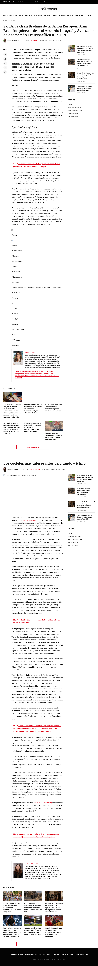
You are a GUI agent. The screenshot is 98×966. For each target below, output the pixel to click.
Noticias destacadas (25, 15)
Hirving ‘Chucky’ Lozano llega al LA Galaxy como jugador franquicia (84, 88)
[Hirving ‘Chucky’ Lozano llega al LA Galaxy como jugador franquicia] (71, 88)
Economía (34, 40)
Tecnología (62, 15)
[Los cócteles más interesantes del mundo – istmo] (33, 493)
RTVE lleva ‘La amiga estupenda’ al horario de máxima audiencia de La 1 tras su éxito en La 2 (85, 62)
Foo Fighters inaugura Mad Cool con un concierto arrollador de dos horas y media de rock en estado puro (12, 932)
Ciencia (54, 15)
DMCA (70, 104)
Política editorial (73, 113)
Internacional (38, 15)
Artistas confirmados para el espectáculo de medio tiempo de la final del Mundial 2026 (32, 931)
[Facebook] (5, 54)
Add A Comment (33, 447)
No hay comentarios (46, 40)
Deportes (70, 15)
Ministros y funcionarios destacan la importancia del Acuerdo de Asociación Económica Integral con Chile (32, 427)
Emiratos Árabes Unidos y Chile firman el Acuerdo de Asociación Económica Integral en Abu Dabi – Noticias (33, 409)
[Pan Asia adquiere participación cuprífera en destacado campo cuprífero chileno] (54, 426)
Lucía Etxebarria (13, 469)
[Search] (96, 15)
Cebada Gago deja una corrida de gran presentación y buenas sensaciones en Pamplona (53, 932)
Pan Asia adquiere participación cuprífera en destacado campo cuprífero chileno (53, 436)
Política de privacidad (75, 110)
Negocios (47, 15)
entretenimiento (35, 469)
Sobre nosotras (72, 116)
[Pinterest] (5, 67)
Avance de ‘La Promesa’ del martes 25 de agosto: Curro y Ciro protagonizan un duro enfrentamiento (32, 2)
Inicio (15, 15)
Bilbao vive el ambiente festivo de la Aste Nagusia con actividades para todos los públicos (85, 49)
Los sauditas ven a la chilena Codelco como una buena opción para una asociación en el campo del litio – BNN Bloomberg (11, 428)
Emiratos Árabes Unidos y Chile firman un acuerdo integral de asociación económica (53, 408)
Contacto (89, 15)
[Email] (5, 72)
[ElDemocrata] (49, 8)
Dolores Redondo (14, 40)
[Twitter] (5, 59)
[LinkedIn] (5, 63)
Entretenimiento (80, 15)
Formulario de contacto (75, 107)
